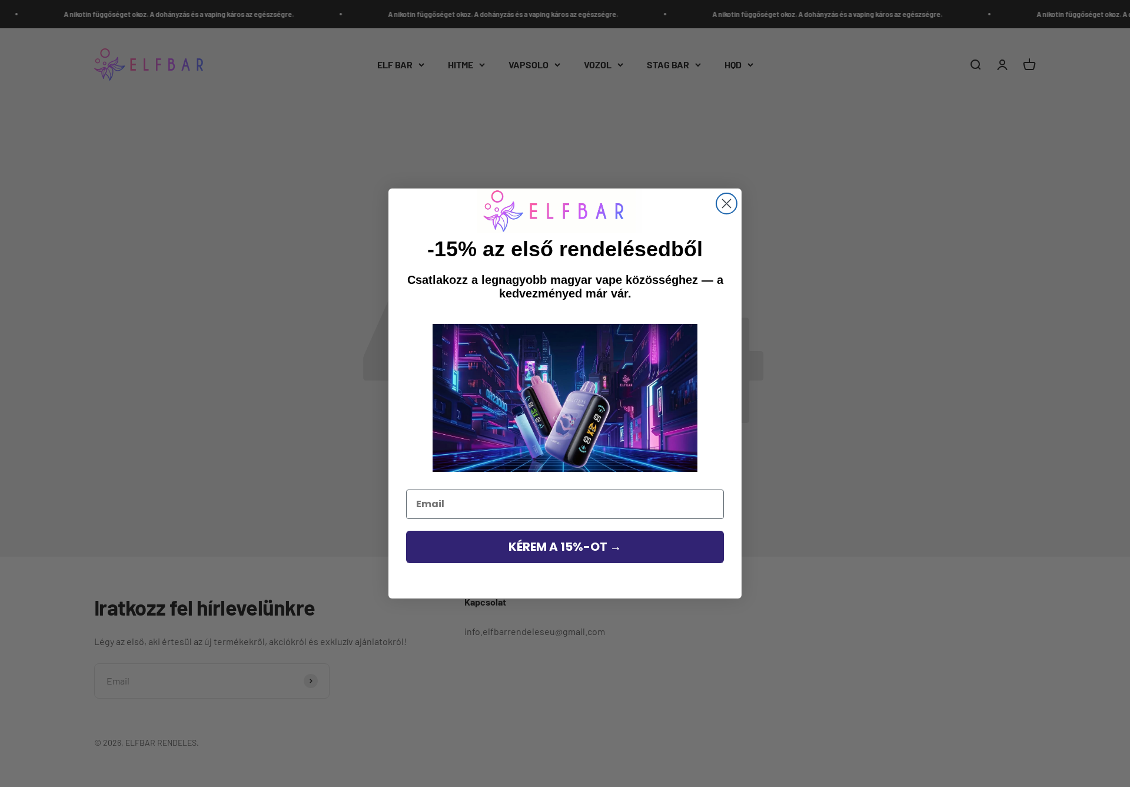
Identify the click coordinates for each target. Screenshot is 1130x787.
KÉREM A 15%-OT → (565, 546)
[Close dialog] (726, 203)
